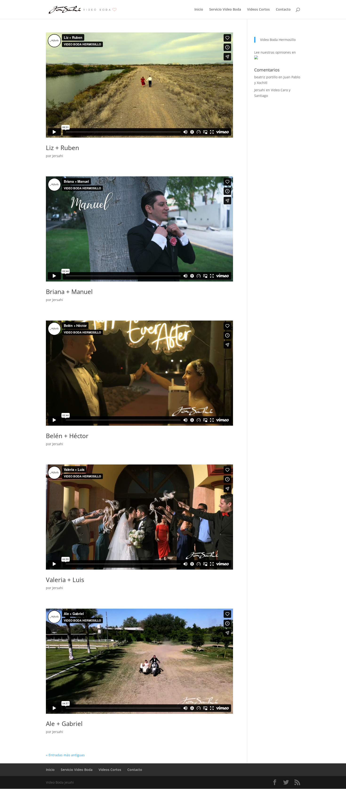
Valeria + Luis (65, 579)
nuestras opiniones (276, 52)
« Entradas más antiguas (65, 755)
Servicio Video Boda (225, 10)
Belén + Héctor (67, 436)
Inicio (198, 10)
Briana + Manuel (69, 291)
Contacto (283, 10)
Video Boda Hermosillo (278, 39)
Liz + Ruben (62, 147)
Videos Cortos (258, 10)
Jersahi (57, 156)
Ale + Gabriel (64, 723)
